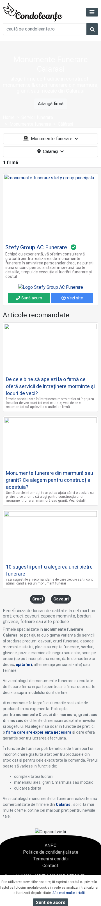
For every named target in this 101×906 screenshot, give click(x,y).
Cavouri (61, 599)
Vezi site (74, 298)
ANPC (50, 845)
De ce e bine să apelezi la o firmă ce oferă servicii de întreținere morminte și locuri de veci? (50, 386)
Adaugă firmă (50, 103)
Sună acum (31, 298)
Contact (50, 865)
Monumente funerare (52, 138)
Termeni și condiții (50, 859)
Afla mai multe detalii (68, 893)
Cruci (37, 599)
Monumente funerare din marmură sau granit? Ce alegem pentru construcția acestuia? (49, 480)
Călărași (50, 151)
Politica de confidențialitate (50, 852)
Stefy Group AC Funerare (36, 247)
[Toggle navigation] (92, 12)
